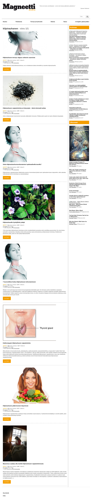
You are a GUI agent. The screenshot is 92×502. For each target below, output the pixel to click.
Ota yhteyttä (6, 493)
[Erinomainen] (6, 60)
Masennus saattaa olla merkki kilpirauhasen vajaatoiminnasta (23, 463)
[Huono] (3, 60)
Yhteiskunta (18, 21)
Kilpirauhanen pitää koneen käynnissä (15, 406)
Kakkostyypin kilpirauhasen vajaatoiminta (17, 343)
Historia (53, 21)
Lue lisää (6, 69)
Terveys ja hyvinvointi (36, 21)
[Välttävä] (4, 60)
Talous (65, 21)
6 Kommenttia (16, 411)
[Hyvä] (5, 60)
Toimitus (6, 61)
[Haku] (87, 16)
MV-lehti (71, 81)
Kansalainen (71, 41)
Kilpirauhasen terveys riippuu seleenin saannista (19, 57)
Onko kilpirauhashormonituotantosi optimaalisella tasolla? (22, 164)
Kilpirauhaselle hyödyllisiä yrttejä (14, 222)
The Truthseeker (72, 166)
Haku (4, 495)
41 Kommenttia (17, 469)
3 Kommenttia (16, 227)
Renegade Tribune (73, 218)
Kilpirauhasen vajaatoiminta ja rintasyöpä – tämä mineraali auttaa (24, 108)
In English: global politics (82, 21)
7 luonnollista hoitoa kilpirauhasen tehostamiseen (19, 282)
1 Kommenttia (16, 113)
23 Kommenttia (16, 348)
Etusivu (5, 21)
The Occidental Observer (74, 211)
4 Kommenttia (16, 62)
